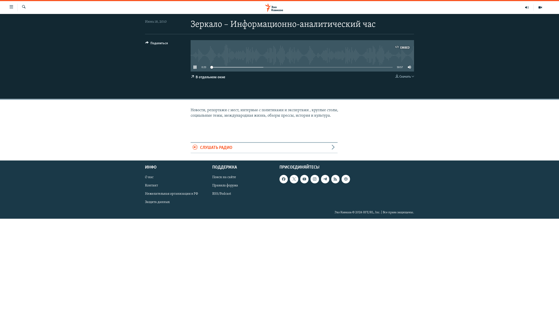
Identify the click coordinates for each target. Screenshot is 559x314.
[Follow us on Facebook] (284, 179)
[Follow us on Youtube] (304, 179)
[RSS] (335, 179)
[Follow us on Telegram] (325, 179)
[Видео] (540, 7)
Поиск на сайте (224, 177)
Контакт (151, 186)
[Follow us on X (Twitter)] (294, 179)
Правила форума (225, 186)
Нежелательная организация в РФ (171, 194)
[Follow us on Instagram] (315, 179)
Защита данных (157, 202)
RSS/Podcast (221, 194)
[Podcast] (346, 179)
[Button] (156, 44)
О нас (149, 177)
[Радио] (527, 7)
